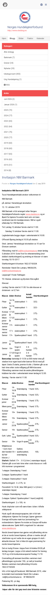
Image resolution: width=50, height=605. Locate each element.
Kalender (40, 38)
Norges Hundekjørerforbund (21, 183)
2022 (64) (8, 126)
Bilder (21, 38)
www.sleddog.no (33, 214)
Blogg (12, 38)
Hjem (4, 38)
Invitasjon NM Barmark (18, 177)
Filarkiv (30, 38)
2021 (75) (8, 132)
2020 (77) (8, 137)
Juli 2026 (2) (9, 99)
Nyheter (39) (9, 68)
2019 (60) (8, 143)
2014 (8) (7, 170)
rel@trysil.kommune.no (27, 251)
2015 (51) (8, 165)
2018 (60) (8, 148)
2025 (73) (8, 110)
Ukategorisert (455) (12, 74)
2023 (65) (8, 121)
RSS (8, 85)
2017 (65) (8, 154)
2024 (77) (8, 115)
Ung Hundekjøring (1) (12, 79)
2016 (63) (8, 159)
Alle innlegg (9, 52)
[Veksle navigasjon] (46, 4)
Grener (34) (8, 63)
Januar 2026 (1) (10, 104)
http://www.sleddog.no (17, 30)
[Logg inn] (41, 4)
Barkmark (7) (9, 57)
